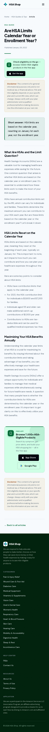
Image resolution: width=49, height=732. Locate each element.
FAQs (5, 660)
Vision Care (8, 600)
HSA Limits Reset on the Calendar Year (19, 234)
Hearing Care (9, 628)
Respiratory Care (10, 614)
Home (6, 17)
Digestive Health (10, 638)
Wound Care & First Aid (13, 581)
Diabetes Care (9, 586)
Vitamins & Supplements (14, 595)
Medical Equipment (12, 591)
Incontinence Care (11, 647)
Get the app (17, 73)
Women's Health (10, 609)
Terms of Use (9, 683)
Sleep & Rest (9, 642)
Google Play (30, 465)
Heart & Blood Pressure (13, 619)
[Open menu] (43, 4)
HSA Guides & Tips (19, 17)
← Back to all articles (15, 525)
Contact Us (8, 665)
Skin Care (7, 623)
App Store (30, 457)
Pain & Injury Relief (11, 577)
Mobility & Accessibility (13, 633)
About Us (7, 679)
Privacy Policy (9, 688)
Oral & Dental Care (11, 605)
